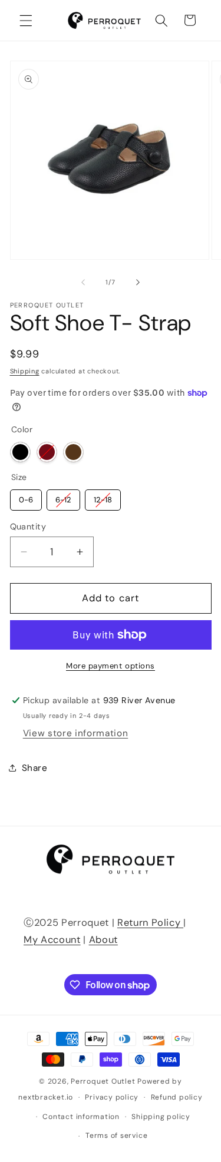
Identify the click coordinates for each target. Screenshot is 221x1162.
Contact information (81, 1116)
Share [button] (35, 768)
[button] (26, 20)
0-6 (26, 497)
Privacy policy (111, 1097)
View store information (75, 733)
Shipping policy (160, 1116)
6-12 (63, 497)
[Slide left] (83, 282)
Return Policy (150, 922)
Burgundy (47, 452)
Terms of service (116, 1135)
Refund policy (177, 1097)
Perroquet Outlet (103, 1081)
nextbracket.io (45, 1097)
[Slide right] (138, 282)
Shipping (24, 371)
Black (20, 452)
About (103, 939)
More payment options (110, 666)
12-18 (103, 497)
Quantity (28, 526)
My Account (52, 939)
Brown (73, 452)
